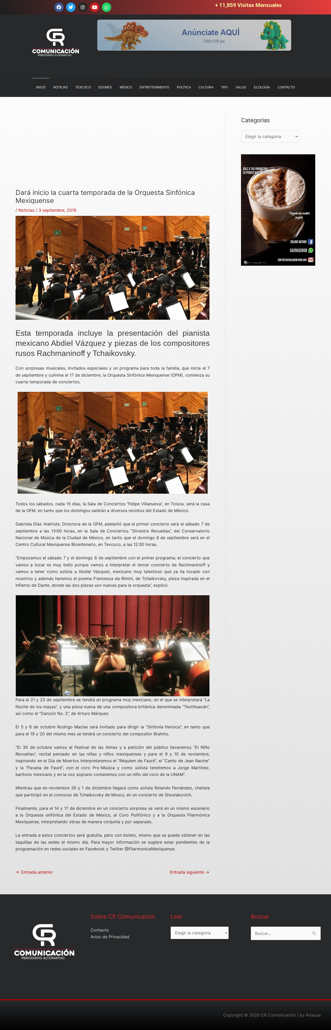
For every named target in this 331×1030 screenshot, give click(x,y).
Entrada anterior (34, 872)
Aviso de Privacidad (110, 936)
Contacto (100, 930)
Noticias (26, 210)
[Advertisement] (113, 152)
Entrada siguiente (189, 872)
